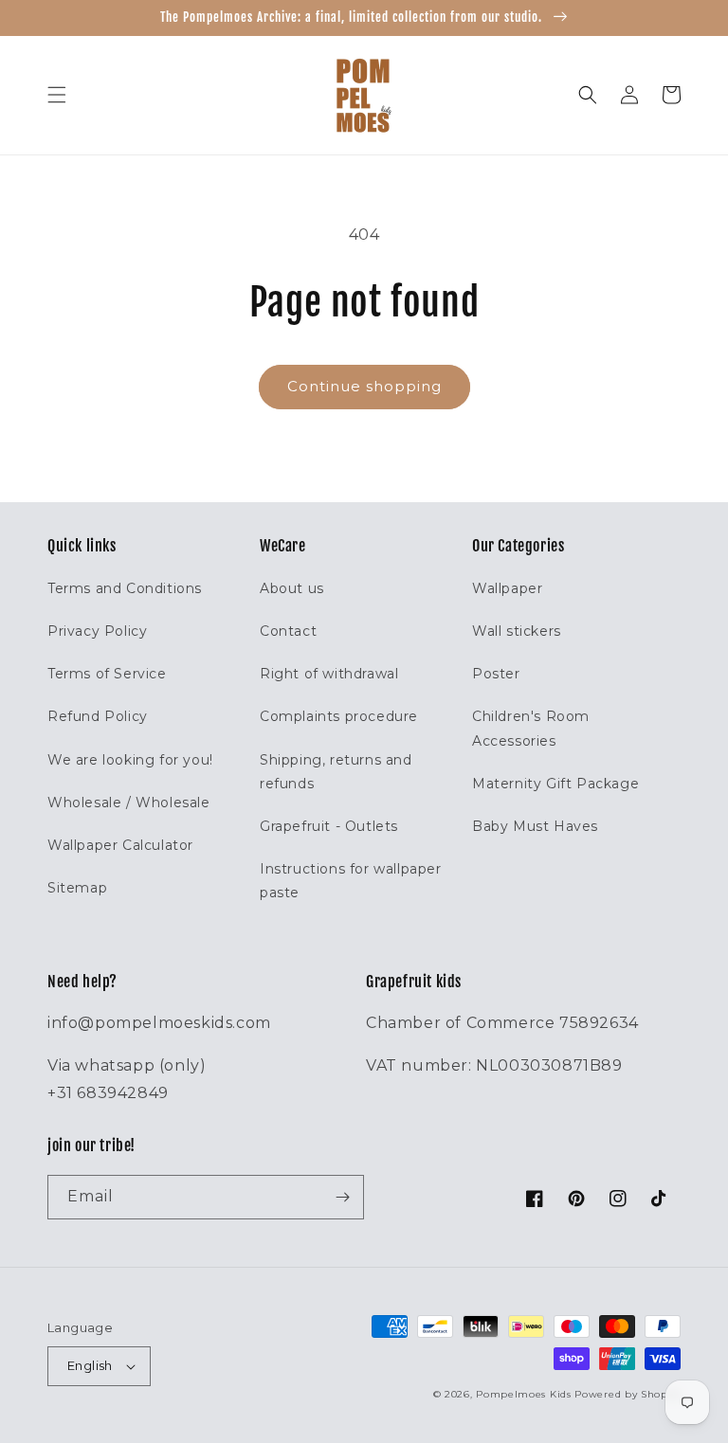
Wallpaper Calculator (120, 845)
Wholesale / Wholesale (128, 802)
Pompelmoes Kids (524, 1394)
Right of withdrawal (329, 673)
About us (292, 588)
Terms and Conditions (124, 588)
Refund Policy (97, 716)
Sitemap (77, 887)
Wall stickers (516, 631)
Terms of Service (107, 673)
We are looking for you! (130, 759)
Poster (496, 673)
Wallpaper (507, 588)
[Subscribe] (342, 1197)
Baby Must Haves (535, 826)
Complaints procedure (339, 716)
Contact (288, 631)
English (90, 1365)
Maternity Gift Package (555, 783)
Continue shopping (364, 386)
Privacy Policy (97, 631)
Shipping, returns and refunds (336, 771)
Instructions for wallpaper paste (351, 880)
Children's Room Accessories (531, 728)
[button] (57, 95)
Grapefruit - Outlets (329, 826)
